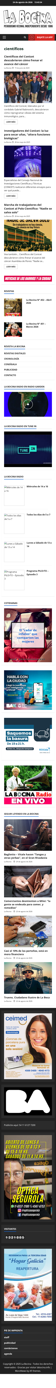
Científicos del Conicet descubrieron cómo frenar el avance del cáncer (23, 60)
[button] (4, 37)
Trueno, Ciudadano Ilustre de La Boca (27, 997)
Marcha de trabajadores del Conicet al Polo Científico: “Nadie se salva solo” (28, 208)
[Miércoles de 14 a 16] (14, 495)
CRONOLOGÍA (11, 358)
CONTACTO (10, 375)
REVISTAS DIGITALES (15, 353)
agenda (8, 1353)
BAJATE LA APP (45, 37)
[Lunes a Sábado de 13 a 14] (14, 551)
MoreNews (20, 1370)
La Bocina (7, 68)
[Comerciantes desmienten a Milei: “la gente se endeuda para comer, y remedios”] (28, 881)
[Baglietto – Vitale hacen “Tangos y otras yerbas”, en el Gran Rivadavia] (28, 835)
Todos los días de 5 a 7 (38, 514)
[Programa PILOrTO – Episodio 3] (14, 579)
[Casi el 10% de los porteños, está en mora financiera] (28, 931)
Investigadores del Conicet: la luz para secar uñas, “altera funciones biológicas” (27, 134)
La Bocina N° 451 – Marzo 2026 (36, 325)
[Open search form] (25, 37)
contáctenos (11, 1348)
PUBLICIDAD (10, 369)
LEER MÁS (12, 122)
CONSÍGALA (10, 364)
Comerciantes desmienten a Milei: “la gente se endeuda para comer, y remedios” (27, 904)
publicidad (9, 1342)
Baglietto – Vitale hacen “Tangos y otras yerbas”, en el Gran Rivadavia (25, 856)
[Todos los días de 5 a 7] (14, 523)
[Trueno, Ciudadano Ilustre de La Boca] (28, 978)
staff (6, 1337)
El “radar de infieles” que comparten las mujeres (28, 635)
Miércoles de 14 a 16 (37, 486)
